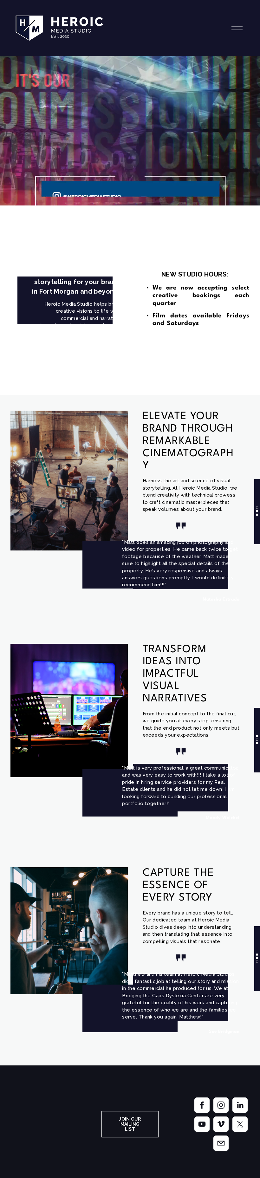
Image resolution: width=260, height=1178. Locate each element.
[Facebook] (202, 1105)
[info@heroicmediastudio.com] (221, 1143)
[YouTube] (202, 1124)
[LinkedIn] (240, 1105)
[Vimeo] (221, 1124)
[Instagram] (221, 1105)
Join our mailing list (130, 1124)
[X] (240, 1124)
